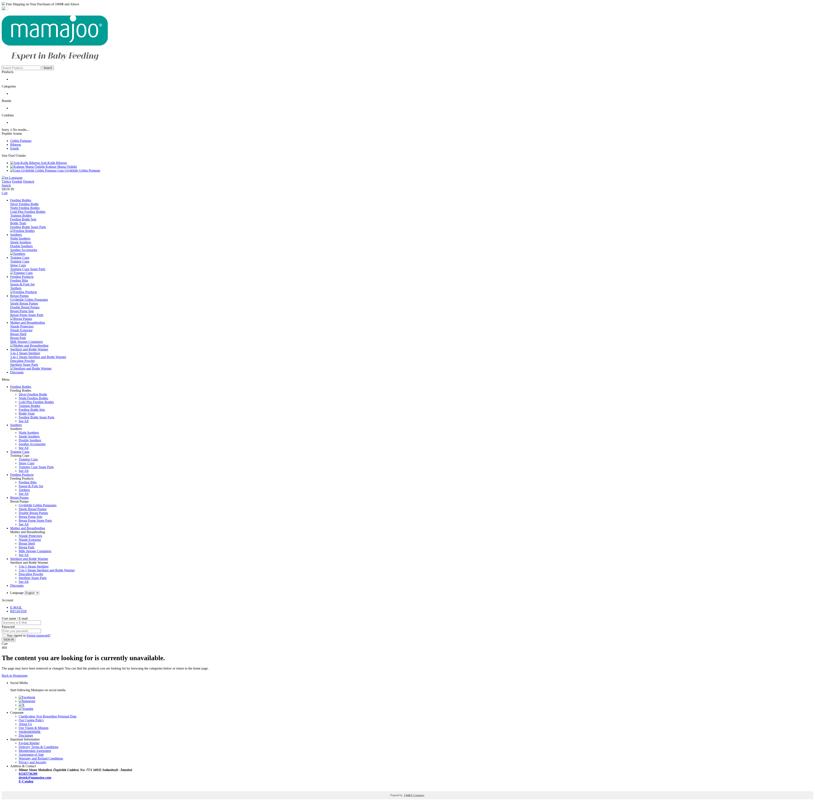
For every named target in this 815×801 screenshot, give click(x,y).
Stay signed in (17, 635)
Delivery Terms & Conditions (38, 747)
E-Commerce (417, 795)
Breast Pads (18, 338)
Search (48, 67)
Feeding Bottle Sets (23, 219)
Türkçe (6, 181)
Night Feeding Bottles (25, 208)
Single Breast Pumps (24, 303)
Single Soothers (20, 242)
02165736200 (28, 774)
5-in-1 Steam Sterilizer (25, 353)
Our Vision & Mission (33, 728)
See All (23, 421)
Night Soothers (20, 238)
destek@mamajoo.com (35, 777)
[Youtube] (26, 709)
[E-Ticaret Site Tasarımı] (7, 789)
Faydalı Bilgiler (29, 743)
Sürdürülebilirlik (30, 731)
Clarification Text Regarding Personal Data (47, 716)
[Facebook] (27, 697)
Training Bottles (21, 215)
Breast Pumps (19, 497)
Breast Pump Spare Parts (26, 315)
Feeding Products (22, 474)
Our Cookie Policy (31, 720)
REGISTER (18, 611)
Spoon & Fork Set (22, 284)
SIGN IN (8, 639)
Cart (4, 193)
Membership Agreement (35, 751)
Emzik (14, 148)
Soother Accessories (23, 250)
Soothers (16, 425)
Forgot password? (39, 635)
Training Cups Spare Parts (27, 269)
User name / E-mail (15, 618)
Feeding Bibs (19, 280)
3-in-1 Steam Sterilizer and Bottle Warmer (38, 357)
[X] (22, 705)
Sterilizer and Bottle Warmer (29, 559)
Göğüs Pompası (20, 141)
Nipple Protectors (22, 326)
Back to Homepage (15, 675)
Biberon (15, 144)
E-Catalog (26, 781)
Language (15, 177)
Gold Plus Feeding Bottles (27, 211)
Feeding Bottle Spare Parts (28, 227)
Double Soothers (21, 246)
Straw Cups (18, 265)
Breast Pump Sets (22, 311)
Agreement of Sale (31, 754)
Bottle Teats (18, 223)
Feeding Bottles (20, 386)
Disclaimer (26, 735)
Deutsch (28, 181)
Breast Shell (18, 334)
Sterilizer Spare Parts (24, 364)
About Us (25, 724)
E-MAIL (16, 607)
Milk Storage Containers (26, 341)
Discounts (17, 585)
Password (8, 627)
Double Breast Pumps (24, 307)
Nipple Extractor (21, 330)
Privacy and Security (32, 762)
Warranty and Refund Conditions (41, 758)
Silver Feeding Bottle (24, 204)
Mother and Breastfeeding (27, 528)
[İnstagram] (27, 701)
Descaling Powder (22, 361)
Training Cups (19, 261)
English (17, 181)
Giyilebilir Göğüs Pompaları (29, 299)
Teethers (15, 288)
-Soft (407, 795)
